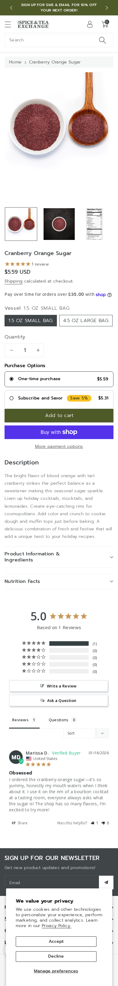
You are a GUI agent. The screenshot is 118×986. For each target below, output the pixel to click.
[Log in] (90, 24)
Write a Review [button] (62, 686)
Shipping (13, 281)
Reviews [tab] (20, 720)
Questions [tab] (59, 720)
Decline (56, 956)
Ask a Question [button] (62, 700)
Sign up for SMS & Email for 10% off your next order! (59, 7)
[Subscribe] (106, 882)
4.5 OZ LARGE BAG (86, 320)
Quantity (15, 337)
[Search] (102, 40)
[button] (11, 24)
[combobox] (59, 40)
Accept (56, 941)
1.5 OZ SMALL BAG (30, 320)
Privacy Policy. (56, 926)
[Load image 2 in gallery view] (59, 224)
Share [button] (22, 823)
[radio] (59, 379)
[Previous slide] (11, 8)
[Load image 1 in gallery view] (21, 224)
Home (15, 62)
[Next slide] (106, 8)
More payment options (59, 446)
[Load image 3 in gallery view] (94, 224)
